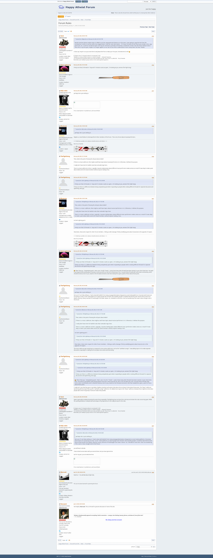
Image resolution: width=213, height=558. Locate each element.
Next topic (152, 27)
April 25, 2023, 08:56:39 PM (79, 472)
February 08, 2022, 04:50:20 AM (80, 356)
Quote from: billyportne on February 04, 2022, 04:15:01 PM (89, 39)
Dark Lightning (66, 65)
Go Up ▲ (154, 556)
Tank (62, 36)
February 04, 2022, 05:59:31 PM (80, 35)
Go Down (60, 31)
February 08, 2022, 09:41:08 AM (80, 396)
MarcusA (63, 472)
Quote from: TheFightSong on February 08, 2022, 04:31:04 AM (90, 429)
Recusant (64, 504)
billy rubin (64, 91)
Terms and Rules (147, 556)
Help (142, 556)
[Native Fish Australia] (59, 147)
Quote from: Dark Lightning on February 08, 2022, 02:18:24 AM (90, 359)
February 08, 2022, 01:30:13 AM (80, 198)
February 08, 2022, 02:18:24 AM (80, 251)
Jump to (133, 546)
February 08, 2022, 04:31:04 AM (80, 285)
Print (153, 31)
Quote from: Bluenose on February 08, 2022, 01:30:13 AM (89, 310)
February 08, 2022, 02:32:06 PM (80, 425)
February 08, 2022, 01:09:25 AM (80, 126)
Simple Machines (67, 556)
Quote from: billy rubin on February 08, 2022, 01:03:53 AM (89, 129)
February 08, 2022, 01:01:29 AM (80, 64)
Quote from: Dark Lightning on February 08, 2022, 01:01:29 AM (90, 180)
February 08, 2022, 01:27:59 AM (80, 177)
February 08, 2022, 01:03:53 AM (80, 90)
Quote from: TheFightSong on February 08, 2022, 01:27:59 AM (90, 254)
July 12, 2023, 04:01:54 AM (79, 504)
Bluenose (64, 126)
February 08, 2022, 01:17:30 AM (80, 156)
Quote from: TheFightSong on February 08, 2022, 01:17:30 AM (90, 201)
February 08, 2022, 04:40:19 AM (80, 306)
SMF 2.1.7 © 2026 (60, 556)
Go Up (59, 540)
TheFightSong (65, 156)
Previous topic (144, 27)
